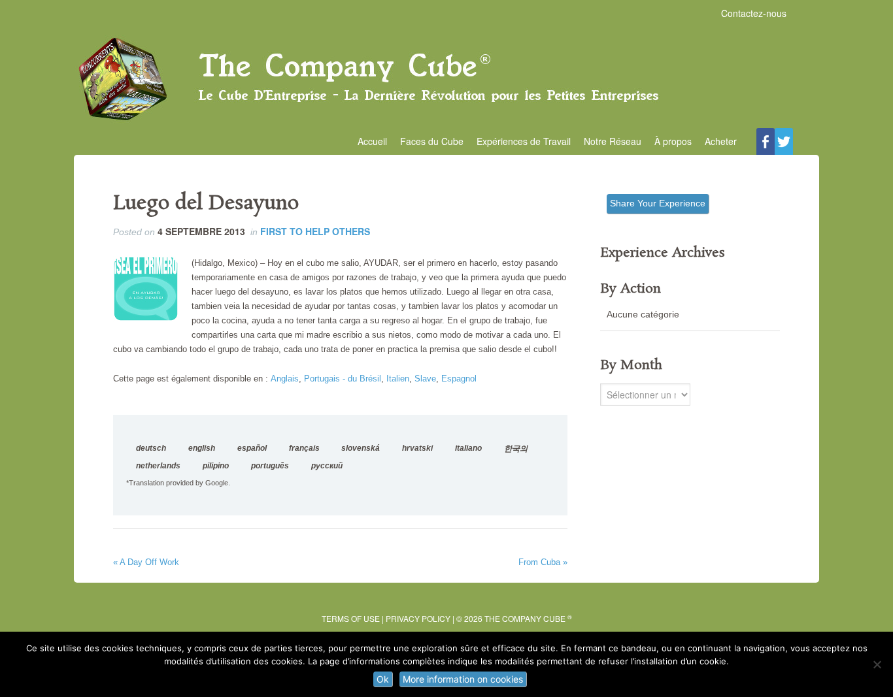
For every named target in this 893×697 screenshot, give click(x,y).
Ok (383, 679)
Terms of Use (351, 618)
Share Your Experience (657, 203)
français (304, 448)
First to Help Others (315, 231)
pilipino (216, 465)
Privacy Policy (418, 618)
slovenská (360, 448)
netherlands (158, 465)
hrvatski (417, 448)
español (252, 448)
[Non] (876, 664)
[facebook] (765, 141)
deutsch (151, 448)
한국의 (516, 448)
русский (327, 465)
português (270, 465)
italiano (468, 448)
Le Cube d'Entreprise (446, 79)
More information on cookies (463, 679)
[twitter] (784, 141)
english (201, 448)
